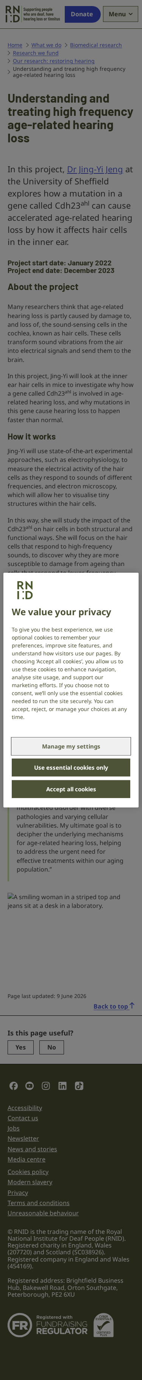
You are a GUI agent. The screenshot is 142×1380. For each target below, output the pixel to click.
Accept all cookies (71, 789)
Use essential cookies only (71, 767)
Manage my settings (71, 746)
